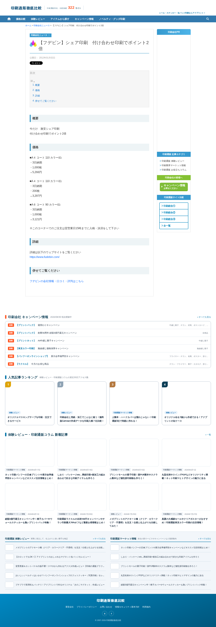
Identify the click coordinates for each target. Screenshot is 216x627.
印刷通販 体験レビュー (172, 161)
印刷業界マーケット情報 (173, 165)
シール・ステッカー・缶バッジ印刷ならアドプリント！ (182, 12)
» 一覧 (208, 434)
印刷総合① (169, 205)
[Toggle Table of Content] (32, 82)
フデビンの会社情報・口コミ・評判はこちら (57, 281)
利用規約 (146, 606)
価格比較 (20, 18)
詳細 (37, 95)
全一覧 (167, 225)
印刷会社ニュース (42, 25)
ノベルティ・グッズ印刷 (112, 18)
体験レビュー (38, 18)
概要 (37, 85)
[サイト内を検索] (207, 19)
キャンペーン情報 (84, 18)
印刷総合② (169, 212)
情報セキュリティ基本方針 (127, 606)
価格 (37, 90)
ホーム (9, 19)
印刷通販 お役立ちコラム (173, 170)
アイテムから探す (59, 18)
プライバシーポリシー (87, 606)
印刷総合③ (169, 219)
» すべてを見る (204, 317)
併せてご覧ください (45, 101)
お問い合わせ (106, 606)
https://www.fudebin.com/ (44, 257)
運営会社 (69, 606)
